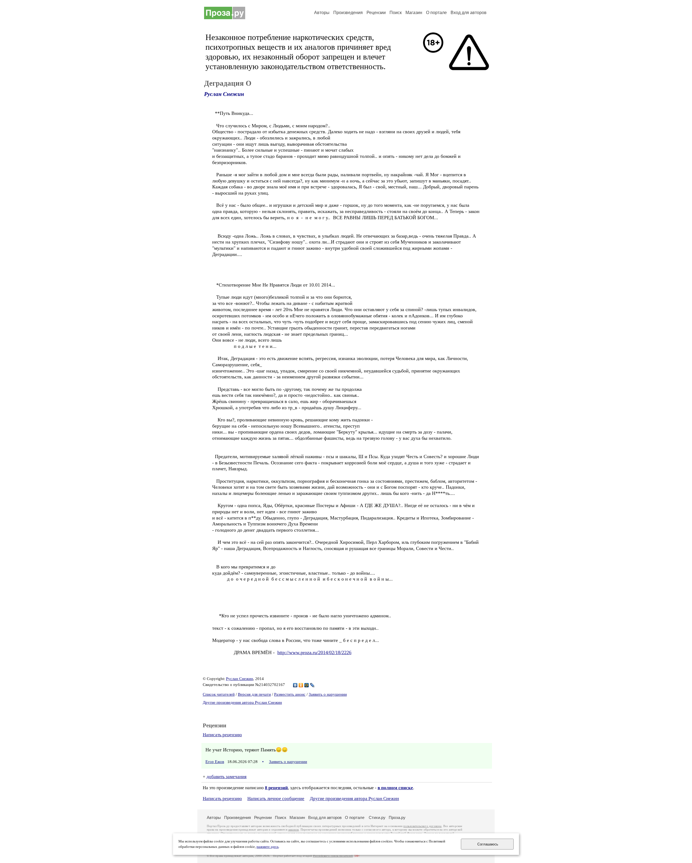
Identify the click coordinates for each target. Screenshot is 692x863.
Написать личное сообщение (275, 798)
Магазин (413, 12)
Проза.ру (397, 817)
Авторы (322, 12)
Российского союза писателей (333, 855)
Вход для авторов (469, 12)
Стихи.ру (377, 817)
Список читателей (219, 694)
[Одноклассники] (301, 685)
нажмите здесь (268, 847)
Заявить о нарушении (328, 694)
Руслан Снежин (224, 94)
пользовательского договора (422, 826)
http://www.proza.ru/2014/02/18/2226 (314, 652)
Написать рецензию (222, 734)
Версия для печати (254, 694)
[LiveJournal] (312, 685)
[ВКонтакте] (295, 685)
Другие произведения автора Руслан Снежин (242, 702)
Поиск (396, 12)
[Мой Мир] (307, 685)
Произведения (348, 12)
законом (293, 829)
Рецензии (376, 12)
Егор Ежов (214, 761)
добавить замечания (227, 776)
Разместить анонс (289, 694)
